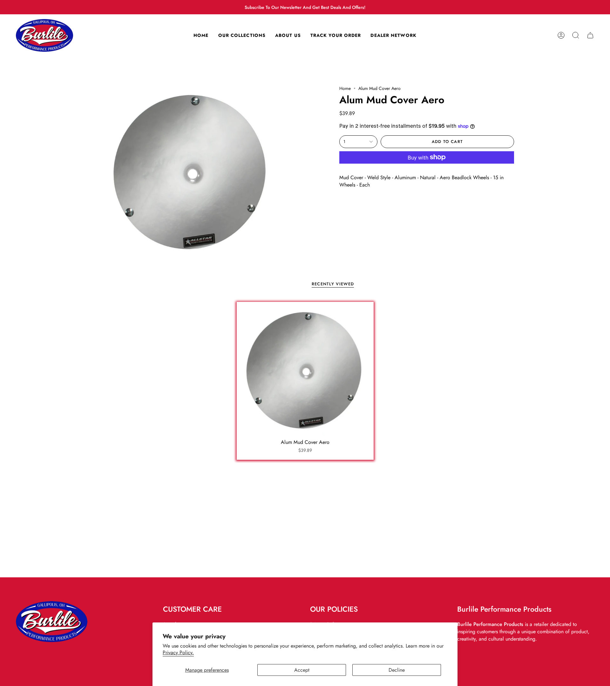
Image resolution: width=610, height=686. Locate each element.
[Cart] (590, 35)
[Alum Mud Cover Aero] (305, 370)
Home (345, 88)
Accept (301, 670)
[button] (575, 35)
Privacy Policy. (178, 652)
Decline (397, 670)
